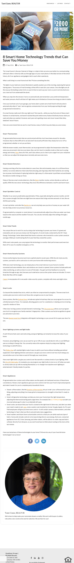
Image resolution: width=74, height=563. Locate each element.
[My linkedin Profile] (35, 558)
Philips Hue (9, 350)
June (24, 407)
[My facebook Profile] (31, 558)
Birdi (36, 180)
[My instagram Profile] (42, 558)
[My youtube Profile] (39, 558)
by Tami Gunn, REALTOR (25, 65)
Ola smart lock (49, 309)
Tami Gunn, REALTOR (10, 3)
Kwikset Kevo (22, 299)
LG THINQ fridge (57, 399)
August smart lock (15, 318)
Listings (60, 3)
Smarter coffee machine (34, 389)
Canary (5, 279)
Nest (17, 152)
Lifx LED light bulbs (11, 362)
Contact (67, 3)
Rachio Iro (27, 205)
